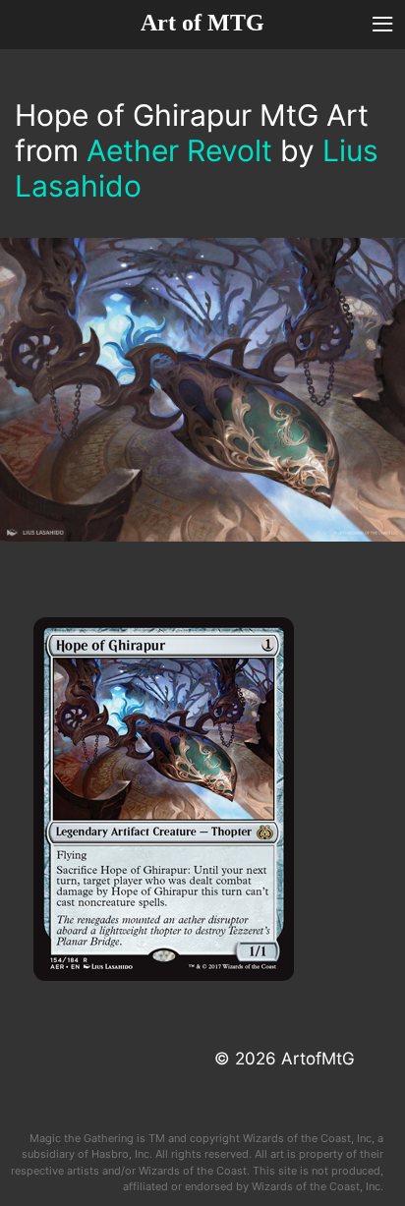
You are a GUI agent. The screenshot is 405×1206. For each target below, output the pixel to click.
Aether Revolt (179, 150)
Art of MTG (202, 22)
